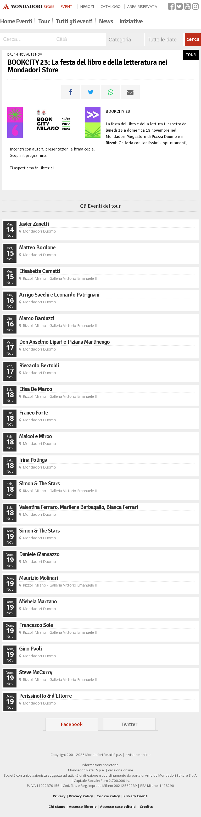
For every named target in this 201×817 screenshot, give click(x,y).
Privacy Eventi (136, 796)
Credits (146, 806)
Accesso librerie (83, 806)
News (106, 21)
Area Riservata (142, 6)
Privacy (59, 796)
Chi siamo (56, 806)
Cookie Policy (108, 796)
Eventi (67, 6)
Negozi (87, 6)
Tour (44, 21)
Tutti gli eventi (74, 21)
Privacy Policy (81, 796)
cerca (192, 39)
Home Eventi (16, 21)
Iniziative (131, 21)
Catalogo (110, 6)
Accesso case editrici (118, 806)
